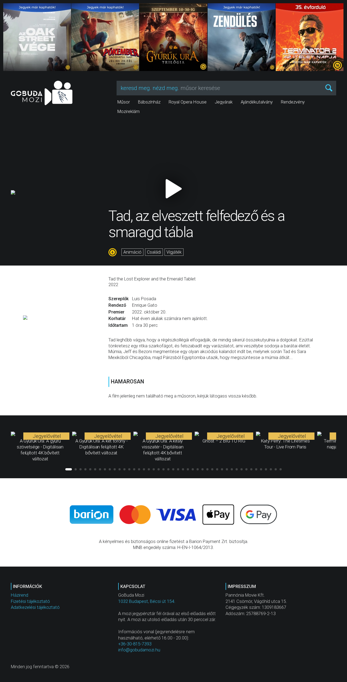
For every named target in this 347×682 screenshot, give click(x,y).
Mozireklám (128, 111)
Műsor (123, 102)
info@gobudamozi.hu (139, 649)
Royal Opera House (188, 102)
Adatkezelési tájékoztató (35, 607)
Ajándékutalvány (257, 102)
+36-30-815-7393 (135, 644)
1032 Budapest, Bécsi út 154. (146, 601)
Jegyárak (224, 102)
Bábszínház (149, 102)
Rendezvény (293, 102)
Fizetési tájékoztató (30, 601)
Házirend (19, 595)
